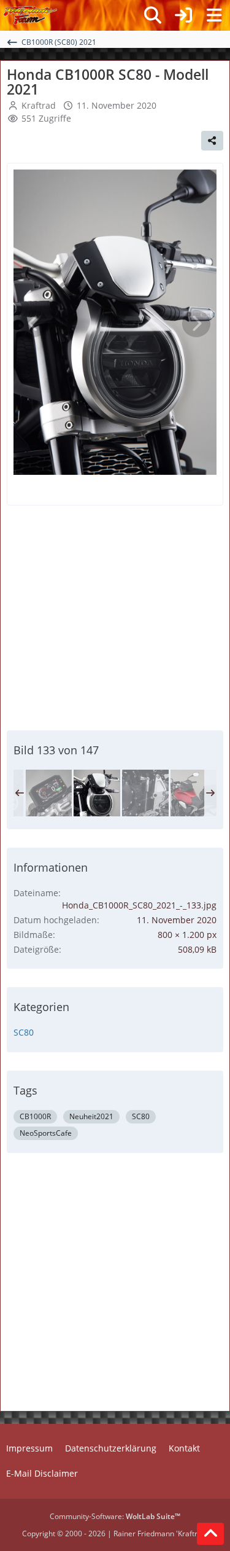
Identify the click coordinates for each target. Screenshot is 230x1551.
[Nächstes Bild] (196, 323)
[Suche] (152, 15)
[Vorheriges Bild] (34, 323)
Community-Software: (115, 1516)
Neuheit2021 (91, 1116)
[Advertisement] (115, 616)
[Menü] (214, 15)
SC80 (23, 1032)
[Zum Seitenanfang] (210, 1534)
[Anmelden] (183, 15)
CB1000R (35, 1116)
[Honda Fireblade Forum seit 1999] (30, 15)
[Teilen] (212, 140)
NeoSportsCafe (46, 1133)
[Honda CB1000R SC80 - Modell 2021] (48, 793)
